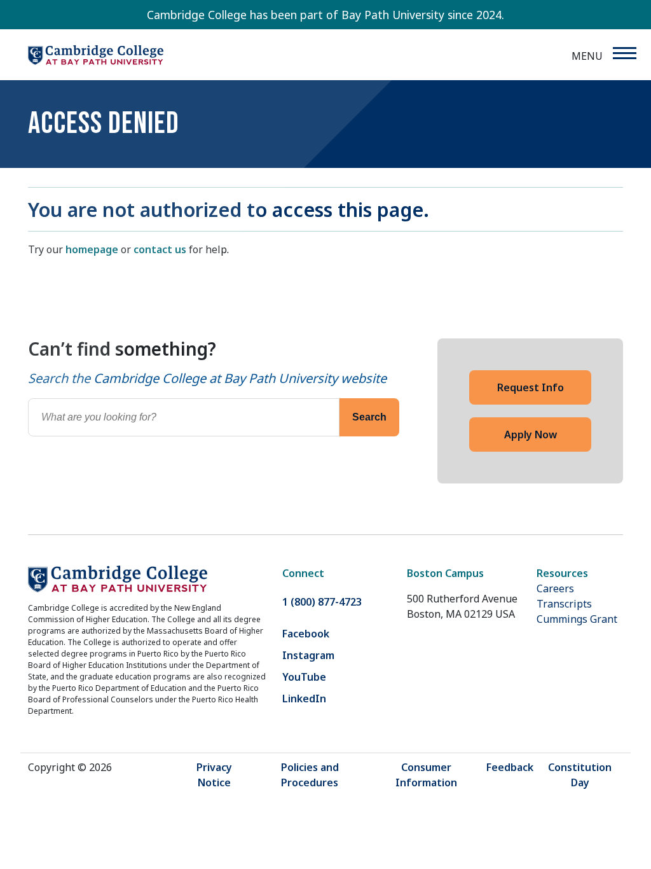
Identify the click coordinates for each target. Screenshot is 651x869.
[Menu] (624, 53)
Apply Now (530, 434)
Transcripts (564, 604)
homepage (91, 249)
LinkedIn (304, 699)
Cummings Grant (577, 619)
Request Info (530, 387)
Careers (555, 588)
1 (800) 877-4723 (322, 602)
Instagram (308, 655)
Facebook (305, 634)
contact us (160, 249)
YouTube (304, 677)
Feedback (509, 767)
